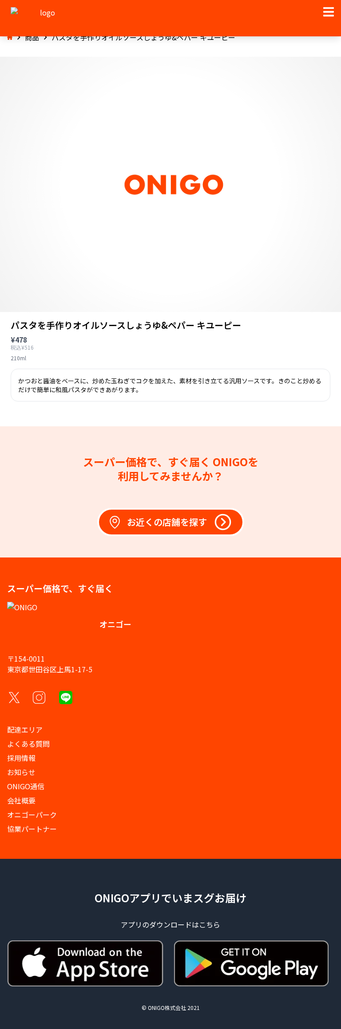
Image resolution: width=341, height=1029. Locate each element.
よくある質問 (28, 743)
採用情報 (21, 757)
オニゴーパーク (32, 814)
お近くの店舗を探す (167, 521)
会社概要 (21, 800)
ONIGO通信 (25, 786)
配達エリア (25, 729)
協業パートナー (32, 828)
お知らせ (21, 772)
